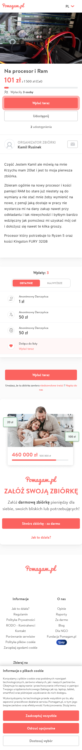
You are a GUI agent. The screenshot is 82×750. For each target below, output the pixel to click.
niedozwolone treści (51, 385)
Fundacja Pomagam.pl (61, 636)
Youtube (74, 579)
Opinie (61, 609)
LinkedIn (47, 579)
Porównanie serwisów (20, 636)
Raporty (61, 614)
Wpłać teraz (41, 103)
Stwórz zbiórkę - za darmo (41, 523)
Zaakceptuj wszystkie (41, 715)
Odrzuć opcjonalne (41, 728)
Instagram (34, 579)
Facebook (8, 579)
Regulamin (20, 614)
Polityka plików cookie (20, 642)
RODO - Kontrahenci (20, 625)
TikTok (61, 579)
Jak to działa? (41, 537)
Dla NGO (61, 631)
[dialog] (41, 708)
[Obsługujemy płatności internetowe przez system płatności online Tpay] (61, 642)
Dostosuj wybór (41, 740)
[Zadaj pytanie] (72, 144)
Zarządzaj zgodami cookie (20, 648)
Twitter (21, 579)
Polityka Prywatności (20, 620)
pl (67, 6)
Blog (61, 625)
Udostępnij (41, 116)
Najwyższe (54, 283)
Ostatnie (26, 283)
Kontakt (20, 631)
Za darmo (61, 620)
